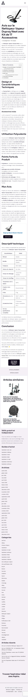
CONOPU (4, 573)
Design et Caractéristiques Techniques (12, 67)
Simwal (3, 630)
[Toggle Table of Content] (19, 65)
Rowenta (4, 625)
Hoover (3, 590)
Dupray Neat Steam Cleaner (12, 74)
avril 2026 (4, 480)
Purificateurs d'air (6, 620)
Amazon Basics (5, 545)
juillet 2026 (4, 473)
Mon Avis (6, 73)
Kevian (3, 599)
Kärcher (4, 597)
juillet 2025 (4, 501)
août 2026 (4, 470)
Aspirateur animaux (6, 464)
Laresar (3, 604)
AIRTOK (4, 540)
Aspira (6, 346)
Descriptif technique (8, 76)
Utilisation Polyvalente (8, 70)
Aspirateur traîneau (6, 452)
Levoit (3, 609)
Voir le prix (8, 236)
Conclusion (5, 77)
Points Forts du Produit (8, 71)
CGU (16, 691)
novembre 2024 (5, 508)
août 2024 (4, 515)
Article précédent (14, 369)
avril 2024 (4, 525)
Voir (17, 310)
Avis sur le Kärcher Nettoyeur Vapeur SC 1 (12, 645)
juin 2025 (4, 503)
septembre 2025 (6, 496)
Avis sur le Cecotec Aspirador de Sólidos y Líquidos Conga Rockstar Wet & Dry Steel (13, 399)
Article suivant (14, 372)
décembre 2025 (6, 489)
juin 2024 (4, 520)
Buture (3, 568)
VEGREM (4, 639)
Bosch (3, 566)
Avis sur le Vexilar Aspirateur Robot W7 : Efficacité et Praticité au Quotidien (12, 421)
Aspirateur (4, 547)
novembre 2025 (5, 492)
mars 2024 (4, 527)
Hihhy (3, 585)
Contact (20, 691)
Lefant (3, 606)
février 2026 (5, 484)
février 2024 (5, 529)
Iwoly (3, 594)
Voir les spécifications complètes (6, 310)
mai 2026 (4, 477)
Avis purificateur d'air (7, 564)
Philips (3, 616)
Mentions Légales (10, 689)
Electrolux (4, 578)
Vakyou (3, 637)
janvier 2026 (5, 487)
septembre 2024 (6, 513)
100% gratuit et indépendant (8, 432)
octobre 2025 (5, 494)
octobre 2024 (5, 510)
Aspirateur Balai (6, 554)
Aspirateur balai (5, 457)
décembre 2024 (6, 506)
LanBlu (3, 601)
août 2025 (4, 499)
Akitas (3, 543)
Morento (4, 611)
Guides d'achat (8, 447)
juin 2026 (4, 475)
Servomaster (5, 627)
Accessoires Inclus (9, 68)
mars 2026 (4, 482)
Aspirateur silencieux (7, 461)
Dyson (3, 576)
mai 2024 (4, 522)
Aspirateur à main (6, 459)
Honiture (4, 587)
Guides (3, 580)
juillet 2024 (4, 517)
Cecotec (4, 571)
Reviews (4, 623)
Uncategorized (6, 40)
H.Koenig (4, 583)
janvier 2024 (5, 532)
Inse (3, 592)
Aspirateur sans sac (6, 449)
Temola (3, 632)
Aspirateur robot (6, 454)
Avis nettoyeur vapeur (7, 561)
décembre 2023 (6, 534)
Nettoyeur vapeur (6, 613)
